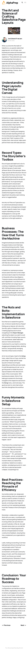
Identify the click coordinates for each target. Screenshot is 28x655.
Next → (23, 625)
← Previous (6, 625)
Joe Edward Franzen (15, 39)
